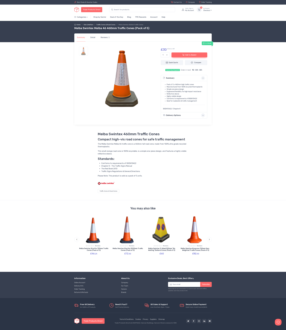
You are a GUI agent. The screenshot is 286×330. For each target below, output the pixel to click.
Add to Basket (190, 55)
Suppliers (153, 319)
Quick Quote (173, 63)
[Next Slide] (209, 239)
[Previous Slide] (76, 239)
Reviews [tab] (105, 37)
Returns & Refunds (81, 292)
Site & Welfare (88, 25)
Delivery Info (78, 286)
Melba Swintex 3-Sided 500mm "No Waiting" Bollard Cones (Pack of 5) (161, 249)
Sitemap (161, 319)
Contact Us (177, 2)
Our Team (124, 286)
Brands (123, 292)
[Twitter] (188, 321)
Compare (191, 2)
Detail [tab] (92, 37)
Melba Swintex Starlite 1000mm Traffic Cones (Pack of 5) (128, 249)
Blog (129, 17)
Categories (81, 17)
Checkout (206, 9)
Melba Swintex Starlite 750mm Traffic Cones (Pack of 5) (93, 249)
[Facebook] (194, 321)
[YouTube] (210, 321)
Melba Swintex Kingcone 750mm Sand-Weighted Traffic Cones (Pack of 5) (196, 249)
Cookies (138, 319)
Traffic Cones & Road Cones (105, 25)
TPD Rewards (140, 17)
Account (154, 17)
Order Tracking (206, 2)
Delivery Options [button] (173, 115)
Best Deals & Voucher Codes (87, 2)
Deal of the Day (116, 17)
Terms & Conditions (127, 319)
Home (79, 25)
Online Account (79, 283)
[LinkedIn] (204, 321)
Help (163, 17)
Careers (124, 289)
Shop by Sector (99, 17)
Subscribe (206, 284)
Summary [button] (170, 78)
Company (124, 283)
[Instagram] (199, 321)
